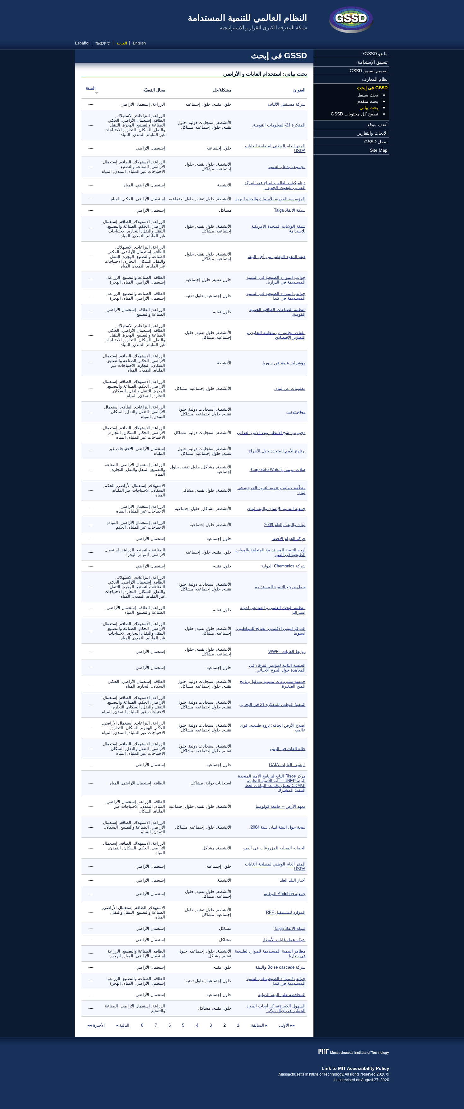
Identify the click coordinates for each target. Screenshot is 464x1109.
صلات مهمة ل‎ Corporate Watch (278, 469)
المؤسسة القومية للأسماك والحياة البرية (270, 199)
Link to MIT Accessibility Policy (355, 1068)
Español (82, 43)
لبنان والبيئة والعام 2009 (285, 524)
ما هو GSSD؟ (375, 53)
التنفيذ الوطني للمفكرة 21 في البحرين (272, 704)
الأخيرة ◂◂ (96, 1025)
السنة (91, 88)
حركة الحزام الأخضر (288, 538)
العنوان (299, 90)
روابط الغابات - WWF (287, 651)
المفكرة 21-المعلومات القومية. (279, 125)
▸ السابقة (259, 1025)
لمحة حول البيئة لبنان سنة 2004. (277, 827)
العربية (121, 43)
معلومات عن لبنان (290, 388)
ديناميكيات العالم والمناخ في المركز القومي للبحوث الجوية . (275, 185)
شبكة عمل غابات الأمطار (284, 939)
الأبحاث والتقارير (373, 133)
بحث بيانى (369, 107)
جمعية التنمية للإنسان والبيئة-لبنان (276, 508)
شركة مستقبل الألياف (287, 104)
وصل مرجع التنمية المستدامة (280, 586)
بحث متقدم (367, 101)
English (139, 43)
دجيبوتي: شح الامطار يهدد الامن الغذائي (271, 432)
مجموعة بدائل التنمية (287, 166)
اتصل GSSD (376, 141)
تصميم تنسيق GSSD (369, 70)
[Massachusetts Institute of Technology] (232, 1052)
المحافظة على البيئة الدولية (282, 994)
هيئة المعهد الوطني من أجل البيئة (277, 256)
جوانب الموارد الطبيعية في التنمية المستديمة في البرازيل (276, 280)
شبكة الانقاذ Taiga (290, 210)
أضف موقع (377, 124)
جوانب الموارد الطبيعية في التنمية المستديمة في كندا (276, 296)
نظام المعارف (375, 79)
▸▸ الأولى (287, 1025)
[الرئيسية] (351, 20)
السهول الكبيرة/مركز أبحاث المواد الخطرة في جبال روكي (276, 1008)
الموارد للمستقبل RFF (286, 912)
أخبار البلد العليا (292, 880)
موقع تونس (296, 411)
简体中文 (102, 43)
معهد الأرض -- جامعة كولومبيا (281, 806)
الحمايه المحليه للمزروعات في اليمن (274, 848)
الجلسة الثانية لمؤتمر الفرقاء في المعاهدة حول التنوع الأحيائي (277, 667)
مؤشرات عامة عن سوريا (284, 363)
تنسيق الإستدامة (373, 62)
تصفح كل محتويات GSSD (354, 113)
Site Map (379, 150)
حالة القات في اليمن (288, 748)
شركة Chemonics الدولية (283, 566)
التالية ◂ (122, 1025)
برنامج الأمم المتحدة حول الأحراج (277, 451)
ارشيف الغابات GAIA (287, 764)
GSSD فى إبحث (372, 87)
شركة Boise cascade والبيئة (281, 967)
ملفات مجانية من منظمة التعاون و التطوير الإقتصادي (276, 335)
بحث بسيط (368, 94)
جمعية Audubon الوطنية (285, 893)
